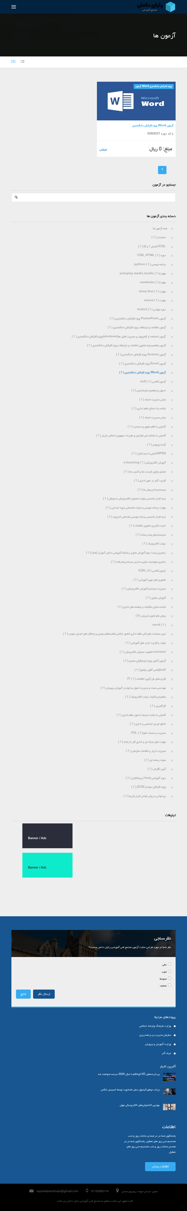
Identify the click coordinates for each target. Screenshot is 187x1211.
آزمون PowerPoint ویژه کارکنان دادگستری (138, 318)
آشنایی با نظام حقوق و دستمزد (147, 427)
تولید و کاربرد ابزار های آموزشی (146, 643)
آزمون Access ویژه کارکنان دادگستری (141, 354)
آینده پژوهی (157, 445)
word (160, 625)
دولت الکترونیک (154, 544)
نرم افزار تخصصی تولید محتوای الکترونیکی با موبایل (135, 498)
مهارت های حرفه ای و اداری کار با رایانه (142, 742)
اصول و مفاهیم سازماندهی (149, 390)
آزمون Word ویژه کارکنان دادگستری (153, 86)
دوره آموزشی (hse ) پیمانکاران (146, 778)
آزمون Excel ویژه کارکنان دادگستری (143, 364)
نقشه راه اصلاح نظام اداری (149, 408)
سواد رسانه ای (155, 760)
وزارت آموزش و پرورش (158, 1044)
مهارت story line (153, 291)
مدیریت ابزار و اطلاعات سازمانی (146, 751)
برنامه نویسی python (150, 264)
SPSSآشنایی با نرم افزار (149, 453)
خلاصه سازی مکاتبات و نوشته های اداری (142, 607)
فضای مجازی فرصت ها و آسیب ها (145, 472)
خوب (164, 972)
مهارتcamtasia (153, 282)
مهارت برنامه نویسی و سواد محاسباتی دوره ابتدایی (136, 508)
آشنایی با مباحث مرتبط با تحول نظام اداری (142, 715)
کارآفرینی (158, 706)
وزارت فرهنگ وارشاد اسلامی (155, 1026)
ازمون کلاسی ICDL (152, 571)
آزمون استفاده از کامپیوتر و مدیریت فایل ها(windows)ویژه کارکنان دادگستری (119, 336)
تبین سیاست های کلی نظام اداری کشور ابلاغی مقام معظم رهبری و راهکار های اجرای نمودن (115, 634)
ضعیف (163, 986)
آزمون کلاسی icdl (153, 381)
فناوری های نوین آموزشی (150, 580)
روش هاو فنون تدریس (151, 616)
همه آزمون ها (160, 228)
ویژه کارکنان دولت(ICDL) (149, 787)
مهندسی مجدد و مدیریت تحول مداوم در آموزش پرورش (134, 688)
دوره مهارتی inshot (152, 309)
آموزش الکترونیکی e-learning (145, 463)
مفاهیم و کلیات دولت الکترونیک (146, 697)
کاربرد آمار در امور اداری (150, 480)
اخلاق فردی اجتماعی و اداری (148, 724)
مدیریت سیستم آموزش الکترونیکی (144, 589)
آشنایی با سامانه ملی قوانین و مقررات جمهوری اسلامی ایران (131, 435)
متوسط (163, 979)
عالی (164, 965)
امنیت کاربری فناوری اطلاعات (148, 526)
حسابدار (159, 237)
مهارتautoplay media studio (143, 273)
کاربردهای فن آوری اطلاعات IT (147, 679)
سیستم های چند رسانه (151, 535)
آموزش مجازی (156, 598)
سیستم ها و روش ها (152, 490)
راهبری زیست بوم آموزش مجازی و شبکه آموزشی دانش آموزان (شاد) (126, 553)
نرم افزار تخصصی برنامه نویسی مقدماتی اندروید (137, 517)
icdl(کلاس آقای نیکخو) (151, 670)
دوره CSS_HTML (152, 255)
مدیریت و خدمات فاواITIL (149, 733)
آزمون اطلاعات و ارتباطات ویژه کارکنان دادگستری (137, 327)
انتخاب (103, 150)
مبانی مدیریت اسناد (153, 399)
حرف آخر (166, 1053)
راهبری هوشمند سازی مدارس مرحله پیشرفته (139, 562)
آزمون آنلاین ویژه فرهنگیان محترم (145, 661)
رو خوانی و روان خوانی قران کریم (145, 796)
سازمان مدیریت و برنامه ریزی (155, 1035)
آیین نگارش (157, 769)
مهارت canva (155, 300)
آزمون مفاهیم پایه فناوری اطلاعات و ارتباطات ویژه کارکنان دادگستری (127, 345)
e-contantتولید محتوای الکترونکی (143, 652)
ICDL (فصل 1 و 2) (152, 246)
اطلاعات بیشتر (160, 1166)
